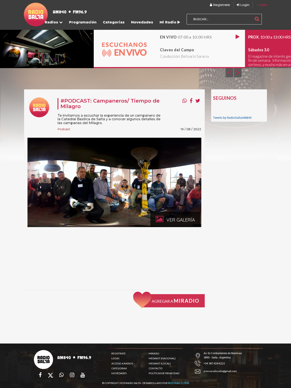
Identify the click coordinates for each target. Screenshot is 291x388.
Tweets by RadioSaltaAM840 (232, 118)
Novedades (142, 22)
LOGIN (115, 358)
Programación (83, 22)
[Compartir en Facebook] (191, 100)
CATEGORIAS (119, 368)
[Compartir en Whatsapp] (184, 100)
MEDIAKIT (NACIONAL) (162, 358)
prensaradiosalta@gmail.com (220, 371)
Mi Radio (168, 22)
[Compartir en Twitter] (197, 100)
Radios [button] (52, 22)
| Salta (262, 5)
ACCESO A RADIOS (122, 363)
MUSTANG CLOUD (178, 383)
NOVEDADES (119, 373)
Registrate (221, 5)
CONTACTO (156, 368)
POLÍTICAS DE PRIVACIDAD (164, 373)
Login (244, 5)
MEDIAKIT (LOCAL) (160, 363)
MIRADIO (154, 353)
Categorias (114, 22)
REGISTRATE (118, 353)
